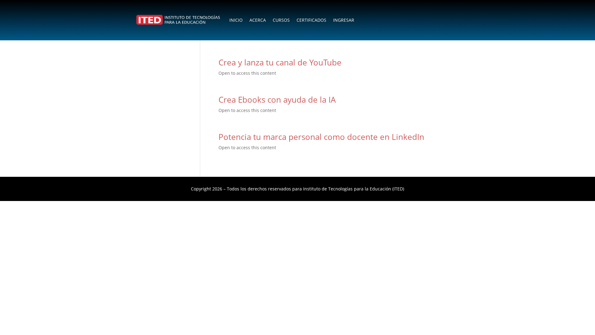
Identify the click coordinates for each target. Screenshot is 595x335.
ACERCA (257, 20)
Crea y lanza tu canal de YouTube (280, 62)
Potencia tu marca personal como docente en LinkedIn (321, 136)
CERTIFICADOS (311, 20)
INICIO (236, 20)
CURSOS (281, 20)
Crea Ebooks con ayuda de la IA (277, 99)
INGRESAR (343, 20)
